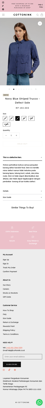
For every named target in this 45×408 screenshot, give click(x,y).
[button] (22, 157)
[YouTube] (2, 6)
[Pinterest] (3, 9)
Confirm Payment (10, 271)
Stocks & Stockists (10, 293)
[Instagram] (3, 2)
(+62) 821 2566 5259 (14, 348)
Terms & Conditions (10, 334)
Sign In (6, 264)
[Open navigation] (3, 15)
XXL (31, 118)
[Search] (37, 15)
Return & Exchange (10, 322)
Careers (6, 289)
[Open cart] (42, 15)
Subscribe (11, 364)
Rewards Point (9, 326)
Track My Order (9, 268)
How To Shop (8, 310)
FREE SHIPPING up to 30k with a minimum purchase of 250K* (22, 6)
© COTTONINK (22, 402)
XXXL (6, 124)
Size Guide (7, 318)
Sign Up (6, 260)
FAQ (4, 314)
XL (24, 118)
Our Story (6, 285)
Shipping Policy (9, 330)
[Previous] (9, 89)
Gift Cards (7, 297)
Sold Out (22, 144)
